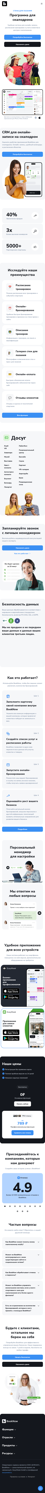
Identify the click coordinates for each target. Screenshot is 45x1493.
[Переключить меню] (41, 3)
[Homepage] (13, 3)
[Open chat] (40, 1488)
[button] (4, 1206)
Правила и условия (17, 1476)
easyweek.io (7, 1472)
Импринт (31, 1476)
